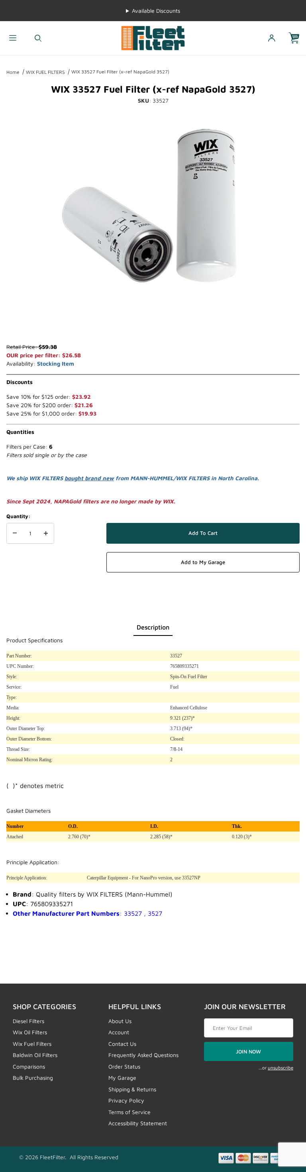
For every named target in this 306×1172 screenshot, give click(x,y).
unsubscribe (280, 1067)
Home (13, 72)
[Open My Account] (271, 38)
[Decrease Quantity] (15, 533)
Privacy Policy (126, 1100)
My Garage (122, 1077)
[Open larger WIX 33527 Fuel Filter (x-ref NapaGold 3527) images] (153, 207)
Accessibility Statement (137, 1123)
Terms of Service (129, 1112)
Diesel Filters (28, 1021)
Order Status (124, 1066)
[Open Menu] (13, 38)
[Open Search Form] (38, 38)
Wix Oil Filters (30, 1032)
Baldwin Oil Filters (35, 1054)
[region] (153, 323)
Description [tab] (153, 627)
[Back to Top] (281, 1122)
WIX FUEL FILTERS (45, 72)
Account (118, 1032)
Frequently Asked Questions (143, 1054)
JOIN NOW (248, 1051)
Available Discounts (156, 10)
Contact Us (122, 1043)
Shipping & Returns (132, 1089)
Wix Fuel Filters (32, 1043)
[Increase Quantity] (46, 533)
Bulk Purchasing (33, 1077)
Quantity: (18, 516)
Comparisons (29, 1066)
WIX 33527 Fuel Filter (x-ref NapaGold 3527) (120, 72)
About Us (119, 1021)
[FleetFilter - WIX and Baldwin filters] (153, 37)
